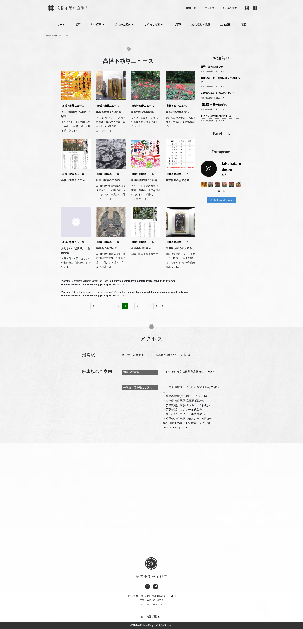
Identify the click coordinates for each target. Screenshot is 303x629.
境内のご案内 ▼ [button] (124, 24)
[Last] (163, 306)
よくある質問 (229, 8)
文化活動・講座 (200, 24)
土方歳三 (225, 24)
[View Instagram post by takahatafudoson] (204, 185)
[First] (93, 306)
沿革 (78, 24)
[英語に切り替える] (196, 8)
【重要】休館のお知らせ (214, 104)
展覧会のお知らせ (106, 248)
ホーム (61, 24)
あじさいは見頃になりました (217, 116)
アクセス (209, 8)
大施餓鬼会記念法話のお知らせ (218, 93)
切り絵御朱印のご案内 (144, 180)
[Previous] (100, 306)
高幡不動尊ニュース (73, 105)
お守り (177, 24)
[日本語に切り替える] (188, 8)
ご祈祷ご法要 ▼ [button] (153, 24)
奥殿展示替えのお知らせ (110, 112)
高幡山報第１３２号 (73, 180)
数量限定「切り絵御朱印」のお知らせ (220, 80)
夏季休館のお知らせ (177, 180)
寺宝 (243, 24)
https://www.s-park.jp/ (175, 427)
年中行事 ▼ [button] (98, 24)
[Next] (157, 306)
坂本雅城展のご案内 (108, 180)
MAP (211, 371)
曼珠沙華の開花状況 (143, 112)
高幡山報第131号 (141, 248)
